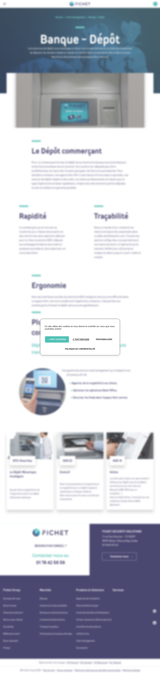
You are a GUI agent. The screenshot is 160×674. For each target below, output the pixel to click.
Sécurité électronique (87, 605)
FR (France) (72, 662)
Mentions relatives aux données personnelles (98, 670)
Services (118, 590)
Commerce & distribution (52, 619)
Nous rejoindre (10, 640)
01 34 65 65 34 (110, 545)
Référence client (11, 633)
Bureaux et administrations (54, 612)
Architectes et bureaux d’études (56, 633)
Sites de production (13, 612)
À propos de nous (11, 598)
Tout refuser (81, 339)
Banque (44, 598)
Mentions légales (131, 670)
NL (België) (115, 662)
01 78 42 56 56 (50, 562)
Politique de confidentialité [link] (80, 349)
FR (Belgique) (101, 662)
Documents (82, 647)
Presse (6, 647)
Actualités (8, 626)
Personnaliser (104, 339)
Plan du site (49, 670)
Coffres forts (82, 633)
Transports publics (49, 626)
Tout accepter (58, 339)
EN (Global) (86, 662)
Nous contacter (65, 670)
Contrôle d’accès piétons (88, 626)
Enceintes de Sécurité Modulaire (92, 612)
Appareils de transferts (88, 598)
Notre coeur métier (13, 619)
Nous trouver (10, 605)
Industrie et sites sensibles (53, 605)
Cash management (85, 640)
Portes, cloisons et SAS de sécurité (93, 619)
